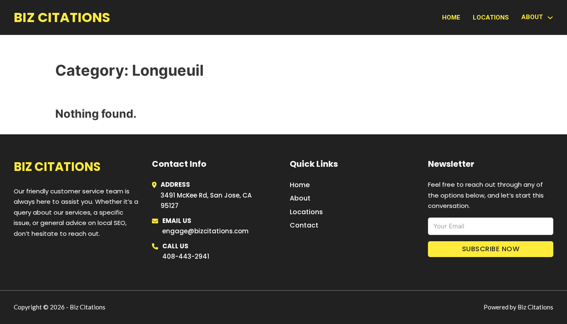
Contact (304, 225)
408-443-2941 (185, 256)
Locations (491, 17)
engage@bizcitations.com (205, 231)
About (300, 198)
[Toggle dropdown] (550, 18)
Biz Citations (62, 17)
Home (451, 17)
